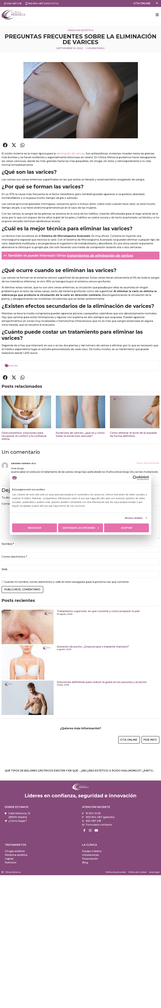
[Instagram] (90, 830)
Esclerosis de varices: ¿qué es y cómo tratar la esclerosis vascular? (80, 434)
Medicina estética (81, 30)
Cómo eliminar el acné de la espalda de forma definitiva (133, 434)
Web (5, 569)
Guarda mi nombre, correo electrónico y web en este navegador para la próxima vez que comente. (66, 582)
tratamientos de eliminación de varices (100, 255)
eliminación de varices (70, 153)
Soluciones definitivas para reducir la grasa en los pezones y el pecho (102, 682)
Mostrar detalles (134, 518)
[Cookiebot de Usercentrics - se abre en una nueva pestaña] (135, 478)
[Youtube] (96, 830)
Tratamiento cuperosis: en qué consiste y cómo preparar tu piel (98, 611)
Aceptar (126, 527)
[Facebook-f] (84, 830)
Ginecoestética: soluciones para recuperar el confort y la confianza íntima (24, 435)
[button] (157, 14)
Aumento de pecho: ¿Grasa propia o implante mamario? (93, 646)
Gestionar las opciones (78, 527)
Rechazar (34, 527)
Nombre (8, 544)
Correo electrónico (14, 557)
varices (13, 365)
